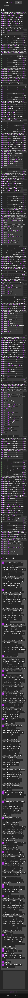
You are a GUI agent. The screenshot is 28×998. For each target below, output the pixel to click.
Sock (23, 914)
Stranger (11, 179)
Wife (4, 174)
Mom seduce (22, 134)
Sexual (15, 430)
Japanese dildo (6, 762)
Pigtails (14, 206)
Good (10, 308)
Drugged (8, 661)
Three (4, 354)
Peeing (11, 882)
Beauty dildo (19, 259)
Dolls (19, 23)
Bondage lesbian (18, 153)
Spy (9, 900)
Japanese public (15, 785)
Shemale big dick (20, 226)
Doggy (15, 663)
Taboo (17, 935)
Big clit (10, 603)
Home (4, 430)
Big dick (20, 610)
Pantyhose (13, 863)
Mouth (21, 836)
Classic (4, 635)
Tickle (9, 937)
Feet (10, 675)
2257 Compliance (10, 995)
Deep (4, 663)
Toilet (22, 935)
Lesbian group (12, 342)
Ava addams (19, 565)
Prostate (19, 877)
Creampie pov (12, 371)
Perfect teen (17, 271)
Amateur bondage (18, 116)
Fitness (10, 38)
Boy (8, 597)
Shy (9, 464)
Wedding (16, 957)
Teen (9, 935)
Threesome (21, 937)
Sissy (12, 903)
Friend (4, 689)
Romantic (11, 280)
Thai (13, 935)
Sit (14, 527)
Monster (14, 833)
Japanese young (15, 772)
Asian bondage (6, 585)
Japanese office (15, 732)
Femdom (20, 675)
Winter (19, 236)
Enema (6, 670)
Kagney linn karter (21, 794)
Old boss (15, 220)
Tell (13, 218)
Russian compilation (21, 216)
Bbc (20, 590)
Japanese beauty (17, 755)
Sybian (10, 925)
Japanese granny (15, 753)
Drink (4, 666)
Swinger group (6, 912)
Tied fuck (16, 151)
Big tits (10, 599)
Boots (4, 597)
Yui (20, 964)
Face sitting (16, 539)
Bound (14, 613)
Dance (9, 659)
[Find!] (23, 5)
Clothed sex (21, 335)
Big (20, 594)
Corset (10, 148)
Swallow (13, 905)
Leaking (10, 420)
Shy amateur (21, 464)
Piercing (9, 877)
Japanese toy (19, 788)
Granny (10, 693)
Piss (18, 863)
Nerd (17, 17)
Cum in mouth (11, 635)
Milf (16, 817)
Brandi (4, 615)
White (15, 955)
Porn (14, 877)
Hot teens (16, 420)
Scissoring (19, 275)
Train (13, 941)
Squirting (20, 900)
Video (12, 953)
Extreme (20, 670)
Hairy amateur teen (19, 404)
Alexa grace (12, 565)
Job (14, 788)
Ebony (14, 670)
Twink (4, 944)
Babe (4, 610)
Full (11, 691)
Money (9, 822)
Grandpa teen (18, 183)
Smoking (5, 916)
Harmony (11, 161)
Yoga (11, 964)
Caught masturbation (20, 87)
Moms (10, 134)
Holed (10, 363)
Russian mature (6, 893)
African (21, 578)
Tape (10, 412)
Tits (3, 218)
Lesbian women (17, 394)
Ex (15, 19)
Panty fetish (11, 348)
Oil (3, 301)
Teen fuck (11, 489)
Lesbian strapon (16, 808)
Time (10, 236)
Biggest (4, 129)
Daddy (6, 656)
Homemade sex (12, 350)
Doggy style (11, 519)
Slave (23, 898)
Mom (6, 817)
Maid (17, 824)
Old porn (16, 240)
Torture (8, 939)
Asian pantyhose (7, 569)
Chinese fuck (11, 209)
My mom (20, 838)
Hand (23, 712)
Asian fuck (15, 15)
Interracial (15, 718)
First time (9, 283)
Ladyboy (22, 801)
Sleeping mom (6, 914)
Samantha (17, 914)
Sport (18, 923)
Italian (16, 721)
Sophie (21, 248)
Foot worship (6, 679)
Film (15, 691)
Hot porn (11, 131)
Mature (10, 820)
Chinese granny (11, 651)
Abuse (10, 578)
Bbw (13, 590)
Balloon (19, 376)
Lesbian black (12, 275)
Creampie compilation (8, 645)
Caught (16, 645)
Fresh (14, 23)
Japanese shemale (7, 746)
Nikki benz (16, 842)
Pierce (15, 129)
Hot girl (23, 211)
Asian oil (19, 571)
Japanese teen (14, 737)
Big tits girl (16, 75)
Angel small (17, 21)
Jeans (15, 769)
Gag (10, 702)
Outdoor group (12, 856)
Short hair (10, 916)
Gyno (17, 696)
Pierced (8, 875)
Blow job (9, 610)
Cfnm (23, 633)
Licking (7, 813)
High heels (11, 714)
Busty (4, 619)
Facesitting (21, 679)
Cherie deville (15, 647)
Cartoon (20, 626)
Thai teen (22, 944)
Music (4, 831)
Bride (4, 283)
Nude (17, 845)
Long (15, 810)
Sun (18, 263)
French (20, 689)
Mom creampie (12, 838)
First (8, 689)
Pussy (18, 865)
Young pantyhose (21, 224)
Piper (4, 875)
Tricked (10, 116)
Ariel (22, 574)
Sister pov (22, 52)
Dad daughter (14, 666)
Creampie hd (19, 459)
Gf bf (22, 30)
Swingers (5, 925)
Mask (8, 829)
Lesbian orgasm (12, 325)
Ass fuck (11, 474)
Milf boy (5, 840)
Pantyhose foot (6, 224)
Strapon (11, 909)
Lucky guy (17, 69)
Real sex (10, 311)
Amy (10, 15)
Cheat (4, 230)
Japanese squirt (6, 785)
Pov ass (15, 406)
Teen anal (14, 937)
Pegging (13, 865)
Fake (16, 679)
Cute (10, 629)
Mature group (12, 496)
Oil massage (15, 861)
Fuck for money (12, 157)
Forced (13, 677)
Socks (15, 930)
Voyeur (20, 951)
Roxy (6, 887)
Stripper (10, 532)
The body (23, 263)
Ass (18, 562)
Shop (16, 252)
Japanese (7, 725)
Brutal (19, 613)
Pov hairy (11, 404)
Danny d (21, 666)
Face (10, 385)
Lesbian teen (12, 64)
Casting (14, 629)
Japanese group (6, 13)
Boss (4, 220)
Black (11, 592)
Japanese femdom (15, 762)
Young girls (11, 119)
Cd (24, 626)
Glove (16, 700)
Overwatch (5, 17)
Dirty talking (11, 313)
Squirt (19, 898)
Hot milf (10, 291)
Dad (17, 656)
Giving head (21, 532)
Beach (12, 597)
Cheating (5, 252)
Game (10, 698)
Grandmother (22, 700)
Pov (4, 870)
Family (4, 83)
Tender (10, 472)
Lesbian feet (13, 804)
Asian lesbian (6, 571)
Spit (14, 925)
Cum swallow (11, 257)
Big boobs (5, 603)
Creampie (22, 624)
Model (4, 829)
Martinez (16, 836)
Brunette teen (12, 138)
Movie (4, 822)
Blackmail (15, 610)
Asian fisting (19, 587)
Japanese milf (5, 56)
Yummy (18, 246)
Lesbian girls (11, 259)
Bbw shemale (12, 226)
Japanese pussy (6, 772)
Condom (21, 647)
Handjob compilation (8, 712)
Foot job (10, 686)
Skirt (18, 919)
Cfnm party (11, 504)
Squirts (17, 144)
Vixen (15, 951)
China (17, 624)
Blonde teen (17, 510)
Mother (15, 820)
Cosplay (12, 624)
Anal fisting (19, 576)
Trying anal (11, 97)
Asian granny (6, 581)
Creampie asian (13, 638)
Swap (17, 905)
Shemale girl (22, 283)
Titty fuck (11, 422)
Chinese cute (19, 28)
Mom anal (5, 838)
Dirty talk (23, 668)
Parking (21, 15)
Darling (10, 321)
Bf (9, 287)
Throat (16, 944)
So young (16, 426)
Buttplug (11, 534)
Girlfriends (11, 106)
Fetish (4, 682)
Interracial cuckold (13, 450)
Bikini (14, 617)
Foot (6, 675)
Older (22, 856)
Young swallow (18, 108)
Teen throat (11, 277)
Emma (4, 673)
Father (12, 679)
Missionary (10, 836)
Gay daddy (10, 700)
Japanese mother (7, 750)
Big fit (15, 38)
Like (10, 155)
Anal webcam (16, 340)
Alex (10, 365)
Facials (17, 504)
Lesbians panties (12, 551)
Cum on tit (15, 185)
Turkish (4, 946)
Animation (11, 567)
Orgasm (20, 852)
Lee (9, 815)
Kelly (15, 319)
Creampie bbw (20, 651)
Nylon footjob (6, 849)
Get (23, 470)
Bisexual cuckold (6, 470)
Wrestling (11, 957)
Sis (3, 285)
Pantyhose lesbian (19, 882)
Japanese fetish (17, 781)
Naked (12, 849)
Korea (6, 792)
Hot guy (10, 25)
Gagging (19, 472)
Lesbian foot (6, 804)
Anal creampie (22, 569)
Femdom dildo (12, 213)
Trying (16, 543)
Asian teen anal (12, 376)
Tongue (18, 211)
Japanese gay (13, 757)
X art (9, 962)
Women (10, 394)
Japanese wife (6, 737)
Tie (15, 472)
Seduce (20, 928)
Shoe (8, 905)
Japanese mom (11, 728)
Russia (4, 889)
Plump (16, 161)
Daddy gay (9, 663)
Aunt (17, 567)
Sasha (18, 921)
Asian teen (5, 574)
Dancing (20, 663)
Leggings (20, 810)
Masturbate (11, 268)
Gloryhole (5, 702)
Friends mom (6, 691)
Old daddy (5, 856)
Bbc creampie (6, 622)
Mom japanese (20, 829)
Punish (4, 877)
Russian (4, 146)
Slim (22, 921)
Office (9, 852)
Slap (23, 907)
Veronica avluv (6, 953)
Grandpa (5, 183)
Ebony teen (11, 190)
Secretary (16, 909)
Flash (11, 684)
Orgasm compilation (11, 174)
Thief (12, 944)
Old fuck (21, 220)
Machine (18, 826)
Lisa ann (12, 801)
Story (4, 907)
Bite (20, 129)
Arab (22, 562)
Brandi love (5, 592)
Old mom (5, 861)
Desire (10, 387)
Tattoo (9, 946)
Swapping (5, 923)
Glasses (4, 700)
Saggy (18, 907)
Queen (4, 539)
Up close (21, 468)
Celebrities (21, 385)
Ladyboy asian (12, 806)
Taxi (4, 939)
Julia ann (5, 728)
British (15, 619)
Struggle (10, 75)
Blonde (4, 617)
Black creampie (12, 95)
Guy (10, 459)
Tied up (10, 151)
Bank (10, 506)
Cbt (16, 626)
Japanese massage (7, 730)
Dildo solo (16, 52)
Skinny (14, 898)
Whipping (22, 957)
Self (22, 923)
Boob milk (20, 523)
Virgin (6, 951)
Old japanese (20, 854)
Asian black (16, 578)
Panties (9, 872)
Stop (7, 928)
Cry (3, 649)
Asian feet (11, 574)
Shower (4, 335)
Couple (4, 114)
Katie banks (22, 506)
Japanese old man (17, 778)
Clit (19, 633)
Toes (8, 944)
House (16, 716)
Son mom (5, 932)
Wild (14, 127)
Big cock (5, 91)
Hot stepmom (18, 485)
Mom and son (15, 822)
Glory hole (20, 702)
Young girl (16, 964)
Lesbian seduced (21, 102)
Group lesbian (20, 342)
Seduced (11, 163)
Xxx (6, 962)
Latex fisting (22, 301)
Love (18, 806)
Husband (5, 714)
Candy (15, 547)
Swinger (8, 919)
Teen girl (11, 436)
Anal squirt (11, 144)
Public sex (11, 261)
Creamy (8, 642)
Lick (21, 806)
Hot (4, 228)
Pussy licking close (13, 468)
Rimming (22, 887)
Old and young (17, 859)
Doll (4, 661)
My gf (10, 185)
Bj (5, 590)
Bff (9, 481)
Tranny (4, 941)
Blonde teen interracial (19, 382)
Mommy (13, 824)
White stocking (12, 123)
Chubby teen (12, 246)
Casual (14, 236)
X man (20, 80)
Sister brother (12, 921)
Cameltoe (11, 418)
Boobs (4, 382)
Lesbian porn (22, 547)
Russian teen (15, 889)
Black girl (10, 617)
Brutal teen (11, 47)
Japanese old (6, 744)
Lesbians (5, 385)
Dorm (15, 532)
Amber (10, 71)
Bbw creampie (21, 95)
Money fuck (19, 157)
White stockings (20, 123)
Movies (4, 836)
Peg (15, 870)
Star (15, 916)
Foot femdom (17, 684)
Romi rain (21, 889)
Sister (21, 896)
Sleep (6, 896)
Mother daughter (7, 833)
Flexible (4, 686)
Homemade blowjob (16, 287)
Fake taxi (9, 682)
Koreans (5, 794)
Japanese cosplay (14, 744)
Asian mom (5, 587)
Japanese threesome (7, 781)
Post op (19, 250)
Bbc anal (20, 617)
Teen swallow (19, 257)
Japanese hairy (6, 766)
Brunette (5, 464)
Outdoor (13, 854)
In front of (11, 723)
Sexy (4, 919)
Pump (10, 23)
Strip (22, 919)
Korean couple (11, 794)
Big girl (16, 436)
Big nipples (14, 615)
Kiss (22, 792)
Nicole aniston (10, 845)
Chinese (4, 209)
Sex (21, 905)
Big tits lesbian (17, 515)
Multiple (18, 78)
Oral (10, 861)
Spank (4, 898)
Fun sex (16, 418)
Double (22, 659)
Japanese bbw (14, 739)
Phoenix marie (19, 880)
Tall (6, 935)
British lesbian (12, 346)
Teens (16, 939)
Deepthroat (14, 661)
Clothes (15, 335)
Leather (11, 810)
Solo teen (5, 909)
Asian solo (12, 587)
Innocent (11, 254)
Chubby (4, 462)
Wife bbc (11, 955)
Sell (14, 30)
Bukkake (5, 606)
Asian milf (5, 578)
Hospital (11, 716)
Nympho (11, 344)
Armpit (4, 576)
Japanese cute (6, 748)
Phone (4, 872)
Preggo (19, 872)
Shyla (19, 230)
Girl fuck (11, 69)
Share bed (17, 179)
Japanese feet (15, 764)
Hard (19, 712)
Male (10, 293)
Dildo (13, 659)
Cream (4, 443)
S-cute (10, 932)
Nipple (4, 845)
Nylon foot (15, 847)
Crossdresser (18, 631)
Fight (12, 689)
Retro (12, 891)
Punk (10, 206)
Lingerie (5, 815)
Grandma (5, 698)
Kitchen (4, 797)
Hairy (8, 230)
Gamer (21, 17)
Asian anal (5, 567)
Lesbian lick (19, 159)
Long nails (5, 810)
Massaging (15, 506)
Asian (10, 562)
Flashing (13, 36)
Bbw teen (17, 169)
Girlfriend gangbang (13, 242)
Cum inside (18, 635)
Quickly (10, 240)
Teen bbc (18, 190)
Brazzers (11, 594)
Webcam (5, 957)
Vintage (11, 951)
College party (17, 311)
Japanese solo (6, 741)
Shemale (17, 896)
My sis (13, 285)
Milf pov (10, 60)
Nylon (6, 842)
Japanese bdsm (15, 734)
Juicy (14, 459)
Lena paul (20, 804)
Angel (11, 583)
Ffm (18, 691)
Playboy (4, 319)
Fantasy (10, 510)
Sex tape (15, 412)
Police (7, 870)
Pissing (13, 868)
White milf (18, 536)
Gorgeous (16, 479)
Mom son (5, 820)
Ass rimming (20, 357)
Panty (23, 872)
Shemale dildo (20, 512)
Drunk (17, 659)
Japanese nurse (6, 776)
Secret (19, 930)
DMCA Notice (18, 995)
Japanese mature (7, 734)
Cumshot (21, 638)
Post (10, 250)
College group (6, 36)
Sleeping (11, 896)
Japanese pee (18, 774)
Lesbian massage (7, 808)
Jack (18, 783)
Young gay (11, 967)
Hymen (17, 707)
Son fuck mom (13, 928)
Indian (6, 718)
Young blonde (21, 325)
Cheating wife (14, 654)
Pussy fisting (15, 301)
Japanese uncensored (8, 769)
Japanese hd (13, 783)
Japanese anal (14, 725)
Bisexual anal (15, 608)
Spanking (9, 898)
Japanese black (15, 750)
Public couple (12, 517)
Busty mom (10, 619)
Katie (4, 799)
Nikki (21, 845)
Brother (4, 601)
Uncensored (13, 948)
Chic (10, 200)
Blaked (21, 365)
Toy (13, 946)
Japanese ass (22, 769)
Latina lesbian (12, 159)
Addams (13, 585)
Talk (20, 941)
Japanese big (6, 783)
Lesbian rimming (12, 357)
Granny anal (5, 188)
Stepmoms (11, 485)
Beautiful (19, 599)
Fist (22, 677)
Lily (11, 813)
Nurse (10, 842)
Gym (21, 696)
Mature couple (19, 45)
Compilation (5, 626)
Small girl (23, 925)
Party (8, 865)
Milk (4, 523)
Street (18, 925)
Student (17, 903)
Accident (11, 414)
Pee (22, 863)
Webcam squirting (19, 268)
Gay (6, 693)
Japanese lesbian (7, 732)
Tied (12, 939)
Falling (10, 466)
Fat (3, 684)
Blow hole (20, 541)
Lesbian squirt (12, 78)
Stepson (14, 919)
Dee (17, 248)
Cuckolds (11, 198)
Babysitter (21, 615)
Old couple (11, 45)
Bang (4, 613)
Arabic (18, 585)
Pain (12, 870)
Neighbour (11, 87)
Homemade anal (18, 390)
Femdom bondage (13, 80)
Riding (4, 400)
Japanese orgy (15, 776)
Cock (4, 642)
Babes (4, 527)
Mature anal (10, 831)
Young (6, 964)
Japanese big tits (6, 764)
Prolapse (20, 870)
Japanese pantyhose (15, 741)
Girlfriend (14, 13)
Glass (14, 250)
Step (11, 304)
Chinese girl (5, 638)
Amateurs (22, 91)
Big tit (19, 470)
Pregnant (7, 863)
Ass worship (17, 202)
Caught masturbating (13, 456)
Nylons (9, 847)
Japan (20, 725)
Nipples (17, 849)
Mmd (20, 820)
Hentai (6, 705)
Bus (17, 590)
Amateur (18, 574)
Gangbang (21, 693)
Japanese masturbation (8, 774)
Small (4, 508)
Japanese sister (13, 56)
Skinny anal (5, 930)
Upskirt (6, 948)
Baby (16, 597)
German (15, 693)
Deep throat (22, 661)
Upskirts (10, 19)
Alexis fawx (5, 565)
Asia (11, 571)
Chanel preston (6, 640)
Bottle (4, 608)
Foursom (15, 354)
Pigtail (19, 206)
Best (20, 619)
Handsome (5, 716)
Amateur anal (12, 216)
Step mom (14, 900)
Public (4, 865)
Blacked (21, 592)
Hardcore (17, 714)
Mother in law (11, 840)
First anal (21, 686)
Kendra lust (17, 792)
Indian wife (5, 723)
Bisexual (10, 606)
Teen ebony (11, 536)
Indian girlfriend (19, 194)
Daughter (12, 656)
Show (12, 914)
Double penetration (7, 668)
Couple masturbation (13, 58)
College (4, 651)
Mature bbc (19, 496)
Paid (18, 30)
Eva (11, 670)
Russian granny (6, 891)
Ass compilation (11, 576)
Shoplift (13, 923)
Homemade (5, 707)
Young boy (5, 967)
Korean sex (20, 797)
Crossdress (14, 642)
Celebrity (19, 629)
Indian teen (5, 297)
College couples (17, 146)
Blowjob (5, 599)
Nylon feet (22, 842)
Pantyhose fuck (6, 868)
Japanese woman (21, 13)
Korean (11, 792)
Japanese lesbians (7, 778)
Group (7, 696)
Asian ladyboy (17, 583)
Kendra (14, 797)
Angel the (11, 21)
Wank (4, 960)
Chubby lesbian (12, 477)
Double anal (16, 668)
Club (21, 645)
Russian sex (20, 89)
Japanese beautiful (7, 788)
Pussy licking (11, 211)
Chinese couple (21, 649)
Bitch (14, 541)
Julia (22, 732)
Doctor (4, 659)
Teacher (5, 937)
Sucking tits (11, 369)
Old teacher (22, 861)
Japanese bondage (17, 760)
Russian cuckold (12, 89)
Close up (13, 640)
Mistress (13, 829)
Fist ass (10, 40)
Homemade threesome (20, 483)
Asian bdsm (5, 583)
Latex (4, 408)
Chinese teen (5, 28)
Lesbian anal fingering (20, 396)
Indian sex (11, 721)
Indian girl (5, 721)
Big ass (16, 594)
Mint (10, 2)
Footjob (4, 479)
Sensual (10, 547)
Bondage (5, 594)
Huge (4, 181)
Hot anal (11, 234)
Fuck (7, 684)
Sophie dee (5, 248)
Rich (14, 142)
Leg (4, 813)
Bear (24, 599)
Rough (17, 891)
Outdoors (11, 483)
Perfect (10, 406)
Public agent (19, 868)
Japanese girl (6, 757)
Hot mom (5, 134)
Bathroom (9, 613)
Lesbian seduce (12, 102)
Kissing (4, 515)
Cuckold (12, 626)
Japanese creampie (7, 760)
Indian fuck (5, 194)
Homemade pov (12, 299)
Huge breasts (12, 416)
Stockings (13, 907)
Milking (8, 523)
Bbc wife (16, 606)
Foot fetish (21, 682)
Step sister (13, 912)
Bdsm (4, 439)
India (11, 718)
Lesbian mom (17, 813)
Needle (4, 847)
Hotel (4, 709)
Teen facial (18, 188)
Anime (14, 562)
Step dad (16, 304)
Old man (5, 854)
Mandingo (12, 826)
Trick (10, 127)
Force (18, 677)
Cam (24, 629)
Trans (9, 941)
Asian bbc (12, 581)
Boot (20, 597)
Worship (11, 202)
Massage (11, 817)
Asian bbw (11, 169)
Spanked (20, 912)
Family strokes (17, 83)
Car (8, 631)
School (4, 903)
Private (14, 872)
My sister (11, 271)
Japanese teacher (15, 748)
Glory (10, 541)
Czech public (13, 649)
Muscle (20, 831)
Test (10, 331)
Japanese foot (16, 730)
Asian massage (19, 581)
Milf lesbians (20, 477)
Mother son (5, 304)
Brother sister (17, 603)
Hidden (20, 705)
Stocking (9, 439)
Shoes (8, 907)
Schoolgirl (5, 921)
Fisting (8, 677)
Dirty (8, 666)
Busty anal (11, 543)
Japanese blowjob (7, 790)
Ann (15, 571)
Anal (4, 340)
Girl (3, 696)
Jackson (16, 91)
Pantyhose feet (15, 875)
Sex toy (10, 493)
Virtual (10, 52)
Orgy (19, 856)
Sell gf (10, 30)
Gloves (14, 698)
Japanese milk (6, 753)
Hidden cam (9, 709)
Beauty (19, 601)
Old (6, 852)
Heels (15, 712)
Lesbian (4, 153)
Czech (4, 631)
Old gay (14, 852)
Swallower (11, 108)
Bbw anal (16, 592)
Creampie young (19, 119)
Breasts (18, 416)
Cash (10, 142)
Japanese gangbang (7, 755)
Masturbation (6, 824)
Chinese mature (6, 647)
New (10, 42)
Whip (20, 955)
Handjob (12, 705)
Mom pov (20, 833)
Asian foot (14, 569)
